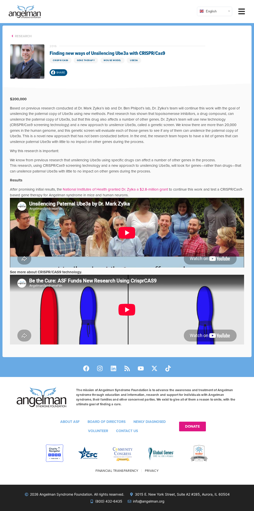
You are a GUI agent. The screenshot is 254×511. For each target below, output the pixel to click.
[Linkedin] (113, 368)
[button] (58, 72)
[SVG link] (25, 11)
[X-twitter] (154, 368)
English (211, 11)
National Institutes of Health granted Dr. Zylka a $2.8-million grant (115, 189)
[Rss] (127, 368)
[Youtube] (140, 368)
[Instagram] (100, 368)
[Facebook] (86, 368)
